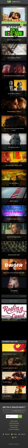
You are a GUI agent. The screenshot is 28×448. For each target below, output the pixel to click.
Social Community (14, 423)
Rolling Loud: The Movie (10, 320)
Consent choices (14, 425)
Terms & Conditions (14, 429)
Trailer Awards (14, 421)
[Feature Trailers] (21, 25)
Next (24, 14)
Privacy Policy (14, 427)
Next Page (23, 296)
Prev (3, 14)
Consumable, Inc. (15, 444)
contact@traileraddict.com (18, 410)
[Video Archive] (25, 25)
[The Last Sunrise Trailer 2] (14, 14)
